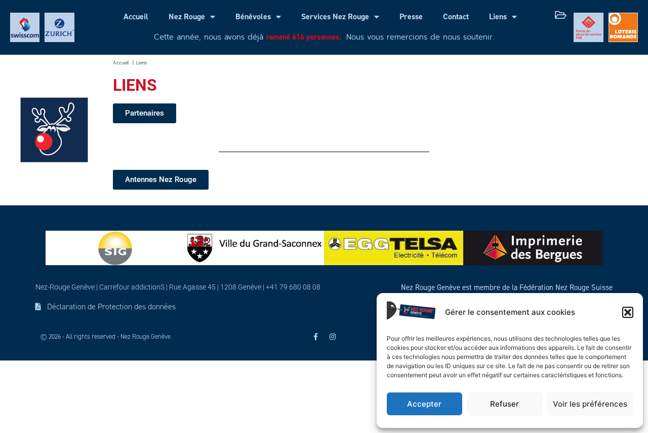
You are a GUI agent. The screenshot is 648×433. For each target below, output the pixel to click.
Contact (456, 16)
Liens (498, 16)
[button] (628, 312)
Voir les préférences (590, 404)
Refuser (504, 404)
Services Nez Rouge (335, 16)
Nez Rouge (187, 16)
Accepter (424, 404)
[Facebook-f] (315, 336)
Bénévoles (253, 16)
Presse (411, 16)
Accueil (136, 16)
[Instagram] (332, 336)
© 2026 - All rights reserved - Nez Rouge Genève (105, 337)
